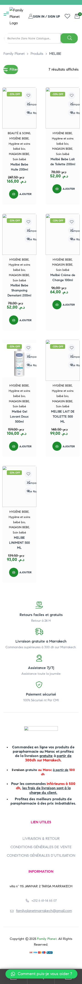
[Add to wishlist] (28, 95)
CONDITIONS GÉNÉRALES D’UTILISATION (41, 855)
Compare (29, 104)
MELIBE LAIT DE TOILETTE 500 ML (62, 417)
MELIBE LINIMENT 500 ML (19, 543)
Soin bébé (19, 159)
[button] (41, 974)
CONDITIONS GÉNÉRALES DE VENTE (41, 847)
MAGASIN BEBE (19, 154)
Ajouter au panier (32, 194)
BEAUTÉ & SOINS (19, 133)
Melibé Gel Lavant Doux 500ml (19, 417)
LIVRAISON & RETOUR (41, 838)
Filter (14, 69)
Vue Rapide (29, 113)
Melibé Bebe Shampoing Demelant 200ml (19, 290)
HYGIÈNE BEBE (19, 138)
